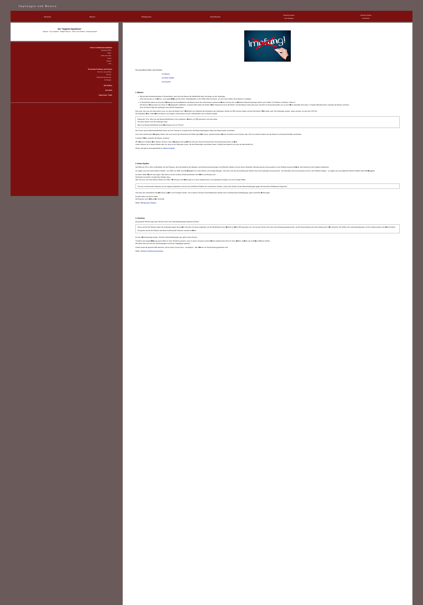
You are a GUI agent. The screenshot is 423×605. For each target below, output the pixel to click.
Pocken (109, 58)
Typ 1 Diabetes (54, 31)
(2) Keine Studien (168, 78)
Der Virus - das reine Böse (104, 72)
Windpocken (146, 17)
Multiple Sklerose (65, 31)
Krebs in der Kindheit (78, 31)
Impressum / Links (105, 95)
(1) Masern (166, 74)
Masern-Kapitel (169, 148)
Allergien (45, 31)
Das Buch (108, 90)
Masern (92, 17)
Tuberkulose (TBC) (106, 50)
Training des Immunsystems (103, 77)
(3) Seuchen (166, 82)
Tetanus (109, 53)
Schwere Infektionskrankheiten (101, 47)
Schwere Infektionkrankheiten (152, 251)
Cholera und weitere (106, 55)
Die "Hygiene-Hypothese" (70, 29)
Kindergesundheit (91, 31)
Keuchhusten (215, 17)
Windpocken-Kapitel (148, 203)
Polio (110, 63)
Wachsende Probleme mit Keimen (100, 69)
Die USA (108, 74)
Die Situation (107, 80)
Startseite (47, 17)
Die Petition (108, 85)
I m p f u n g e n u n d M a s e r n (37, 6)
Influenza (108, 61)
